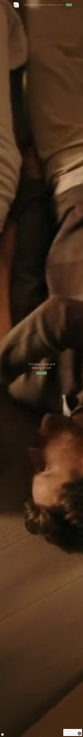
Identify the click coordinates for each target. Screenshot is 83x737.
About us (55, 4)
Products (25, 4)
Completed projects (42, 4)
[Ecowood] (16, 4)
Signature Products (33, 4)
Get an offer (69, 731)
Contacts (60, 4)
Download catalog (70, 733)
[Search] (63, 5)
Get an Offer (69, 4)
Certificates (50, 4)
